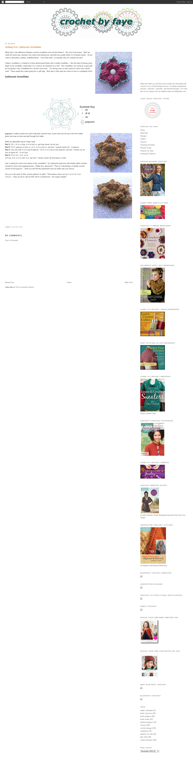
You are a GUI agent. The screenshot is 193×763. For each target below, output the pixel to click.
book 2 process (146, 713)
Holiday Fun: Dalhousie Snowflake (23, 47)
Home (69, 282)
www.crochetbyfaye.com (176, 91)
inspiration (144, 731)
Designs (143, 136)
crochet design (146, 728)
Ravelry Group (145, 148)
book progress (145, 716)
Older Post (129, 282)
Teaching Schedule (147, 145)
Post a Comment (11, 240)
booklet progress (146, 722)
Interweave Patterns (148, 154)
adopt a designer (146, 710)
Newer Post (9, 282)
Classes (143, 142)
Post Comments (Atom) (25, 287)
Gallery (143, 139)
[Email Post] (5, 224)
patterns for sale (146, 734)
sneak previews (146, 740)
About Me (144, 133)
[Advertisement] (69, 261)
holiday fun (17, 227)
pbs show (144, 737)
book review (144, 719)
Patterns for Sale (146, 151)
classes (143, 725)
